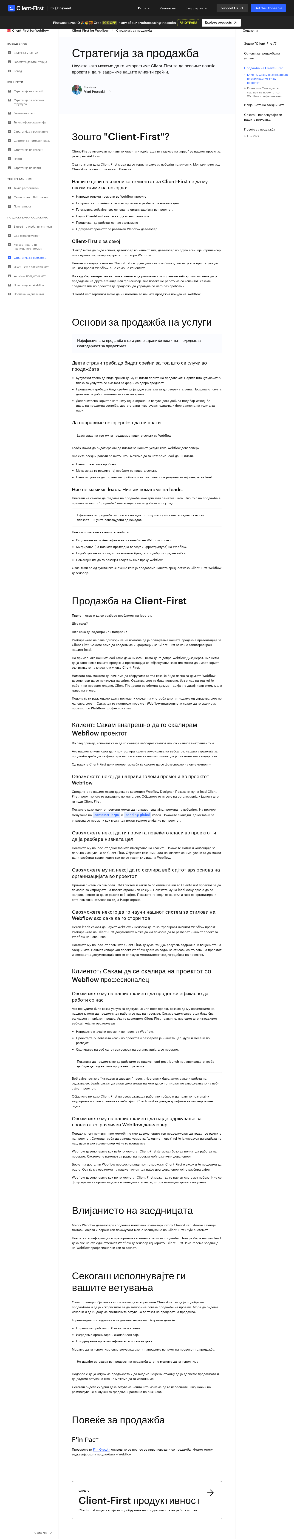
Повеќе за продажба (259, 129)
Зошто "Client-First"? (260, 43)
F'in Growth (101, 1449)
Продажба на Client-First (263, 68)
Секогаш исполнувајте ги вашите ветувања (263, 117)
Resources (168, 8)
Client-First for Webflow (90, 30)
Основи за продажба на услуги (262, 55)
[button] (144, 8)
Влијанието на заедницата (264, 105)
